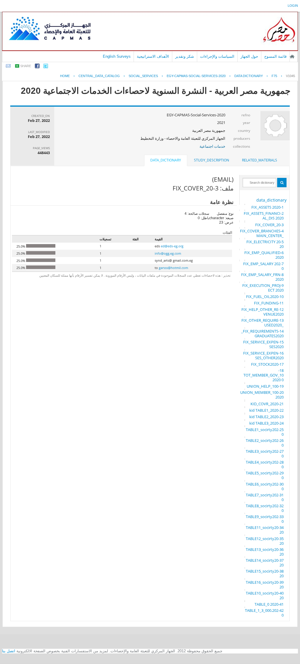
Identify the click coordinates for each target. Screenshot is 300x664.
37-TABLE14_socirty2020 (265, 562)
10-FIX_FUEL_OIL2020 (265, 296)
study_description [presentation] (211, 160)
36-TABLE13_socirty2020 (265, 551)
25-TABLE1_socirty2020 (265, 432)
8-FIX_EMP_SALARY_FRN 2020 (262, 277)
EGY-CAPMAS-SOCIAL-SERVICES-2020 (196, 76)
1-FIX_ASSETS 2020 (267, 207)
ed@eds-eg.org (172, 246)
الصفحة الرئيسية (292, 56)
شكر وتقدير (184, 56)
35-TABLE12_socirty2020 (265, 541)
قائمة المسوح (275, 56)
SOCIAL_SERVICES (143, 76)
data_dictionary (271, 200)
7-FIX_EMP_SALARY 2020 (263, 266)
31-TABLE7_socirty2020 (265, 497)
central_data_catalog (99, 76)
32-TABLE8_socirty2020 (265, 508)
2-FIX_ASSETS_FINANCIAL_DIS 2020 (264, 215)
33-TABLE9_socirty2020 (265, 519)
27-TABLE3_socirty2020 (265, 453)
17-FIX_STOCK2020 (267, 364)
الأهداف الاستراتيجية (153, 56)
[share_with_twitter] (45, 67)
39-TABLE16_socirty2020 (265, 584)
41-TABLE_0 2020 (269, 604)
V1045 (290, 76)
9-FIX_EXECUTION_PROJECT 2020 (263, 287)
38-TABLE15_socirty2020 (265, 573)
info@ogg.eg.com (168, 253)
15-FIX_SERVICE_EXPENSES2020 (263, 344)
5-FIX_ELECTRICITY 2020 (265, 244)
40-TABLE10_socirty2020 (265, 595)
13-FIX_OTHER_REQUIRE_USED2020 (262, 322)
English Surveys (117, 56)
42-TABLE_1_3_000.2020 (264, 612)
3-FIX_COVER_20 (269, 224)
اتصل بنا (8, 651)
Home (65, 76)
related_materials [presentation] (259, 160)
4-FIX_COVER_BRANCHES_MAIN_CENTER (262, 233)
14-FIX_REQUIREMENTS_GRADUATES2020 (262, 333)
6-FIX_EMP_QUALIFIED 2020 (264, 255)
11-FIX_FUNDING (269, 303)
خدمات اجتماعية (212, 146)
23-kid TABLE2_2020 (266, 416)
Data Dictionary (248, 76)
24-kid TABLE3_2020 (266, 423)
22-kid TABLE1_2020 (266, 410)
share (25, 66)
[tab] (259, 160)
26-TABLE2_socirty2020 (265, 442)
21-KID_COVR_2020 (267, 403)
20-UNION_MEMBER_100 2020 (262, 394)
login (293, 5)
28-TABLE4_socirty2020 (265, 464)
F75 (274, 76)
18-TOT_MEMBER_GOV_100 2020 (263, 375)
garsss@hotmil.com (173, 267)
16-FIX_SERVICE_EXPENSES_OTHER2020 (263, 355)
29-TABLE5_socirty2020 (265, 475)
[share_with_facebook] (37, 67)
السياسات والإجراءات (217, 56)
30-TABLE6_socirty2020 (265, 486)
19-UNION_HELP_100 (265, 386)
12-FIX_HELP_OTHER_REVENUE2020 (262, 311)
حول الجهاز (249, 56)
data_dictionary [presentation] (165, 160)
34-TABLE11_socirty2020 (265, 529)
